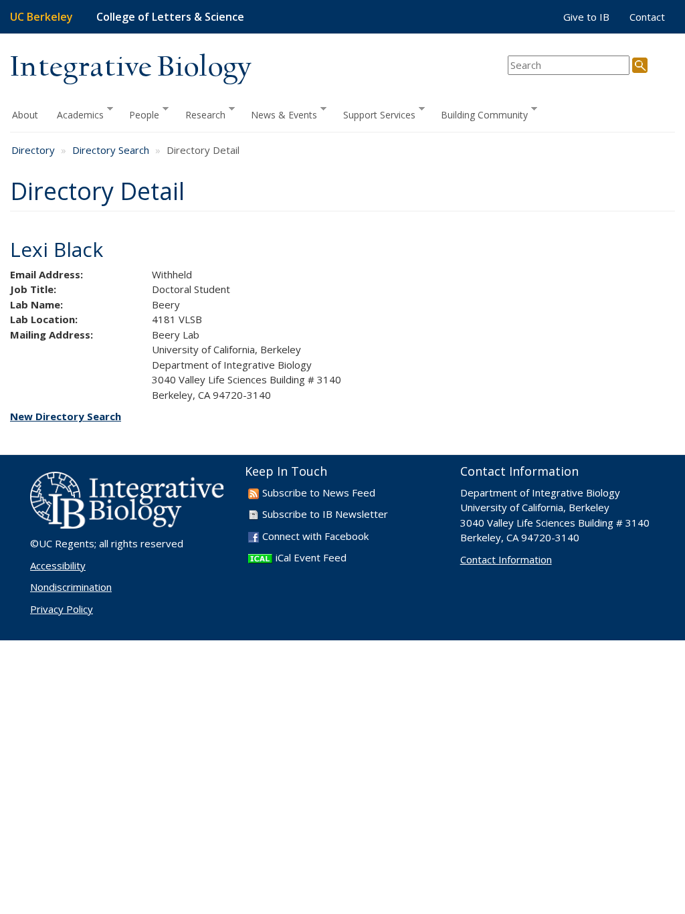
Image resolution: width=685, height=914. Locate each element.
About (25, 114)
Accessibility (58, 565)
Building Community (479, 113)
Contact (647, 16)
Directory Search (110, 150)
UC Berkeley (41, 16)
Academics (75, 113)
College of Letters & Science (170, 16)
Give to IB (586, 16)
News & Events (279, 113)
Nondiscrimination (71, 586)
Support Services (374, 113)
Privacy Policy (61, 609)
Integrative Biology (130, 68)
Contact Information (506, 559)
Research (200, 113)
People (139, 113)
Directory (33, 150)
